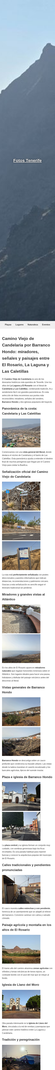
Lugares (19, 325)
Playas (8, 325)
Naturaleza (33, 325)
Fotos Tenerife (27, 160)
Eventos (46, 325)
